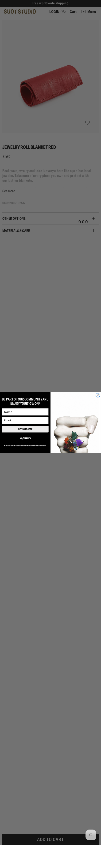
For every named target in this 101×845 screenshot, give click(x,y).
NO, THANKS (25, 438)
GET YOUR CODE (25, 429)
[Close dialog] (98, 395)
